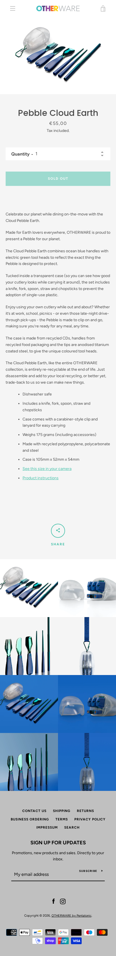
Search (72, 827)
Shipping (61, 811)
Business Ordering (30, 819)
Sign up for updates (58, 843)
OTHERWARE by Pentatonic (72, 915)
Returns (85, 811)
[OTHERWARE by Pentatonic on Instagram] (63, 901)
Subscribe (88, 871)
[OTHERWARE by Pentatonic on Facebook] (53, 901)
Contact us (34, 811)
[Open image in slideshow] (58, 55)
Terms (61, 819)
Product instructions (41, 478)
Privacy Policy (90, 819)
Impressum (47, 827)
